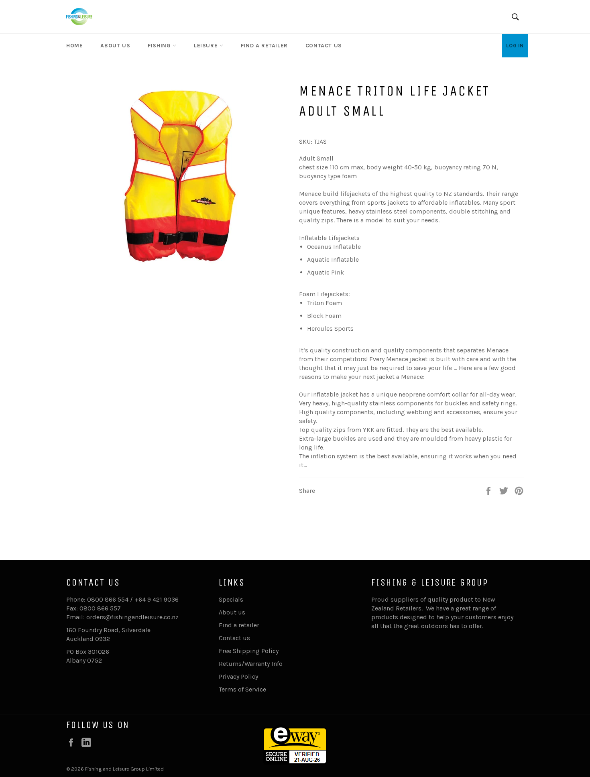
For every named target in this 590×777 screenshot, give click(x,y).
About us (115, 45)
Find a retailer (264, 45)
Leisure (207, 45)
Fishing (160, 45)
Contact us (323, 45)
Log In (515, 46)
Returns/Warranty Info (251, 663)
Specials (231, 599)
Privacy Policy (238, 676)
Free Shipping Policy (249, 651)
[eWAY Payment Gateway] (295, 762)
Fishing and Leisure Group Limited (124, 769)
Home (74, 45)
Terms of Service (242, 689)
